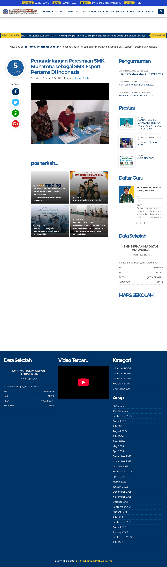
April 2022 (118, 476)
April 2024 (118, 451)
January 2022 (120, 486)
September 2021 (122, 506)
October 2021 (120, 501)
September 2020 (122, 522)
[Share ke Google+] (15, 124)
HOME (46, 11)
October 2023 (120, 466)
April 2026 (118, 405)
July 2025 (118, 426)
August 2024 (120, 431)
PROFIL (58, 11)
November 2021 (122, 496)
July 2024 (118, 436)
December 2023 (122, 456)
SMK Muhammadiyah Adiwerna (94, 561)
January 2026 (120, 411)
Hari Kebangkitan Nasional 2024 (137, 84)
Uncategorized (121, 388)
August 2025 (120, 421)
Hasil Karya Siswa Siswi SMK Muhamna (141, 73)
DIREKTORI (73, 11)
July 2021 (118, 517)
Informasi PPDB (122, 368)
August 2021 (120, 511)
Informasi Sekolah (48, 46)
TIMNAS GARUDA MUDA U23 (136, 95)
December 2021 (122, 491)
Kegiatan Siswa (121, 383)
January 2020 (120, 532)
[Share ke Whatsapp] (15, 113)
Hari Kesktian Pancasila (87, 200)
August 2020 (120, 527)
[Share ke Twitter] (15, 102)
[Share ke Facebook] (15, 92)
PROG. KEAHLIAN (92, 11)
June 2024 (119, 441)
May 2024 (118, 446)
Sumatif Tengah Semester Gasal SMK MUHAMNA (46, 231)
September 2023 (122, 471)
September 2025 (122, 416)
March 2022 (119, 481)
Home (31, 46)
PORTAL (149, 11)
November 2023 (122, 461)
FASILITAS (135, 11)
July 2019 (118, 542)
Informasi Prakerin (123, 373)
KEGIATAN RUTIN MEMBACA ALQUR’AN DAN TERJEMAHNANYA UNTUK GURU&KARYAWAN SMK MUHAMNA (89, 228)
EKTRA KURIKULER (115, 11)
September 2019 (122, 537)
